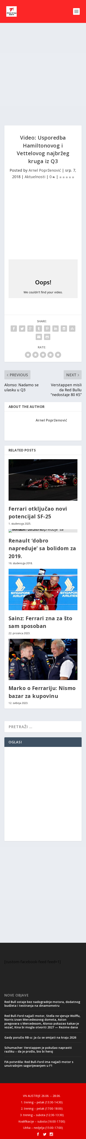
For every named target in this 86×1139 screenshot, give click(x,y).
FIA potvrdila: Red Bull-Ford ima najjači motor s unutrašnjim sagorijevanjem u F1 (38, 1064)
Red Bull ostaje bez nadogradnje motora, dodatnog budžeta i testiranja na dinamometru (42, 1004)
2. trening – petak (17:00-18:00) (42, 1108)
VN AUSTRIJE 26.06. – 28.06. (42, 1096)
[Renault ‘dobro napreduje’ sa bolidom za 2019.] (43, 531)
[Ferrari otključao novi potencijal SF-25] (43, 479)
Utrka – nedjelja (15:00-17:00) (43, 1128)
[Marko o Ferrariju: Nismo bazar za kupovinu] (43, 659)
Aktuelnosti (35, 176)
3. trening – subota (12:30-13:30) (42, 1115)
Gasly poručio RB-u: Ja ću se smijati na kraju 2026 (40, 1037)
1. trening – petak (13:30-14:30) (42, 1102)
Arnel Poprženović (45, 170)
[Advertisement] (43, 74)
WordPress (73, 1089)
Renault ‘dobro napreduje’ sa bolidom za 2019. (42, 548)
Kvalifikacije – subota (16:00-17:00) (41, 1121)
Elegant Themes (34, 1089)
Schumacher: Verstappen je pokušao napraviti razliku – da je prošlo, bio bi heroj (38, 1049)
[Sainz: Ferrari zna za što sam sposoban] (43, 589)
